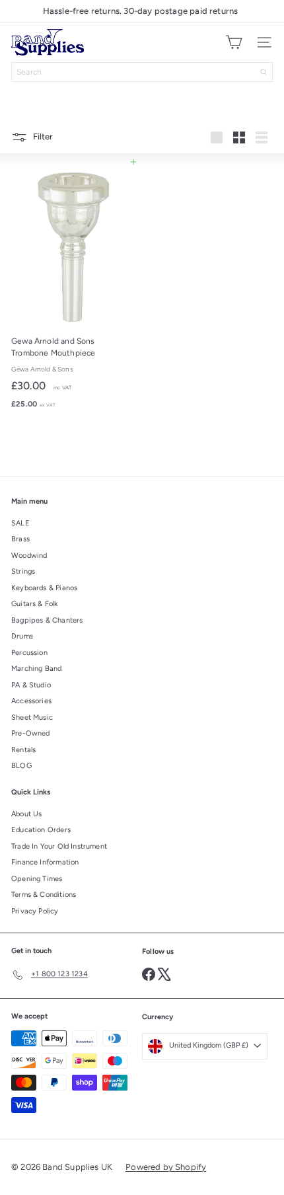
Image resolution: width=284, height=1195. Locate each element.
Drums (22, 636)
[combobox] (142, 72)
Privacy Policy (35, 911)
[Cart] (234, 42)
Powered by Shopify (165, 1167)
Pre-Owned (30, 733)
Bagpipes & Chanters (47, 620)
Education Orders (41, 830)
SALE (20, 523)
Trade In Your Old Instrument (59, 846)
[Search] (263, 72)
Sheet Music (32, 717)
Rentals (23, 750)
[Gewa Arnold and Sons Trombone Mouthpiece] (73, 288)
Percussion (29, 652)
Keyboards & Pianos (44, 588)
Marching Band (36, 668)
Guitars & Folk (34, 603)
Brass (20, 539)
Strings (23, 571)
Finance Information (45, 862)
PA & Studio (31, 685)
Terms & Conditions (43, 894)
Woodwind (29, 555)
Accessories (31, 701)
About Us (26, 814)
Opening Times (36, 878)
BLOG (21, 765)
